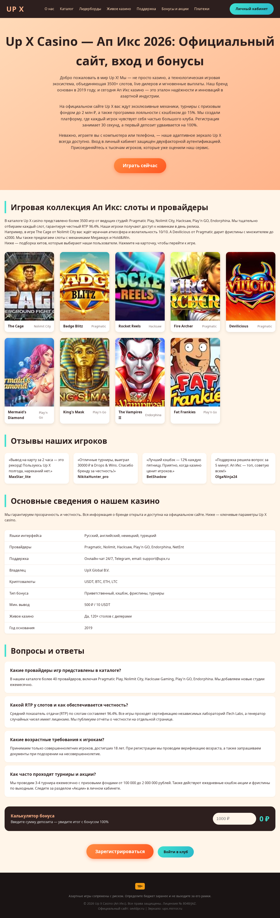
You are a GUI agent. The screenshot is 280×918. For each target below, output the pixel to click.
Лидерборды (90, 8)
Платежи (201, 8)
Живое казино (119, 8)
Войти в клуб (176, 851)
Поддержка (146, 8)
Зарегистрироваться (120, 851)
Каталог (67, 8)
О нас (49, 8)
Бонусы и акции (175, 8)
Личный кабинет (252, 8)
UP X (15, 9)
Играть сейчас (140, 165)
